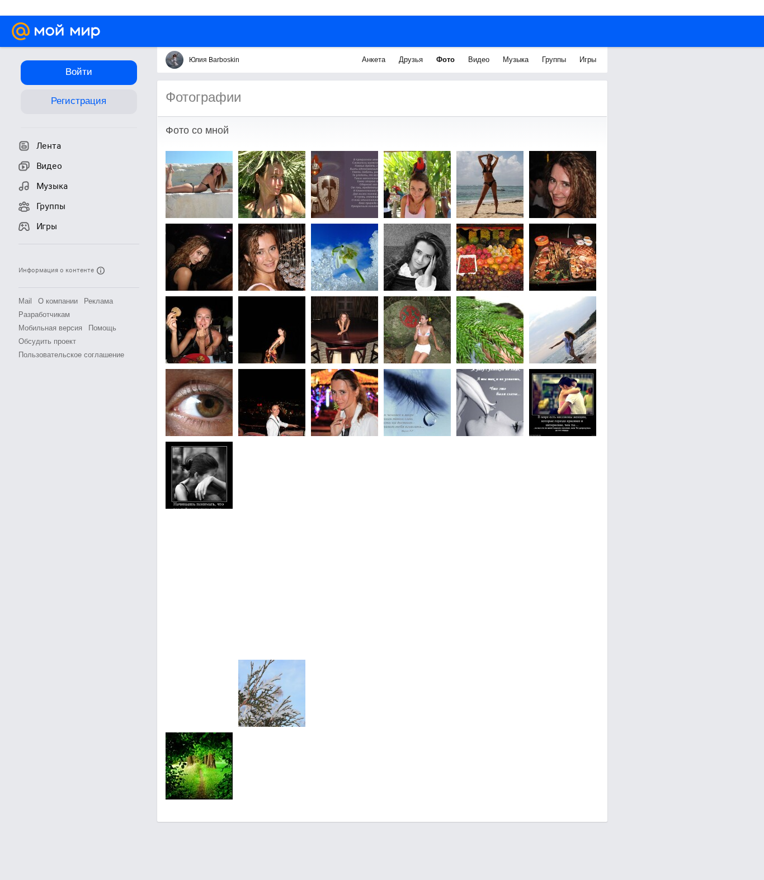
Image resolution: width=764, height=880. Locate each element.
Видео (480, 59)
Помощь (102, 328)
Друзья (412, 59)
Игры (587, 59)
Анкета (375, 59)
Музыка (517, 59)
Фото (446, 59)
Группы (555, 59)
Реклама (98, 301)
